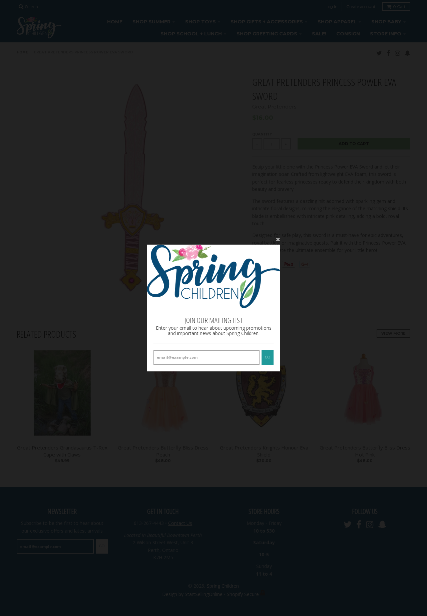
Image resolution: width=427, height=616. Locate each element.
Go (267, 357)
